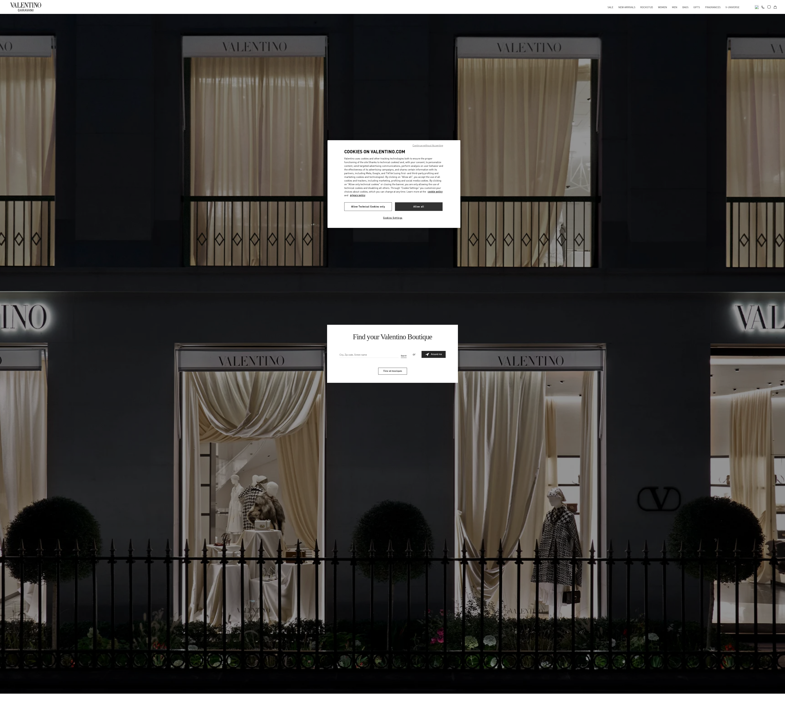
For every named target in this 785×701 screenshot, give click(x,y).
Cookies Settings (393, 217)
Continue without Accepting (428, 145)
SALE (610, 7)
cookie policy (435, 191)
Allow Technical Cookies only (368, 206)
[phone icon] (763, 6)
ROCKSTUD (646, 7)
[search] (757, 7)
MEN (674, 7)
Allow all (418, 206)
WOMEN (662, 7)
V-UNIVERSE (732, 7)
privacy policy (357, 195)
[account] (769, 7)
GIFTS (696, 7)
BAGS (685, 7)
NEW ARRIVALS (626, 7)
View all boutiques (392, 371)
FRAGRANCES (713, 7)
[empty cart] (775, 7)
